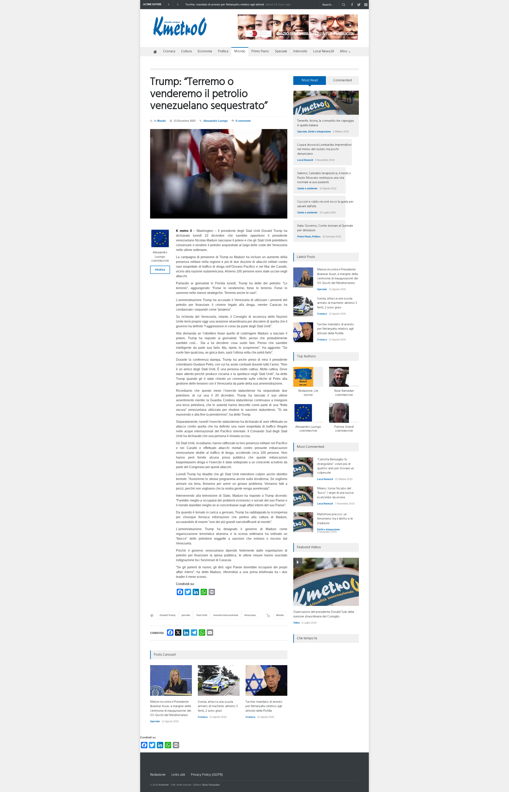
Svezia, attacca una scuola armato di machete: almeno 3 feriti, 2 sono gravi (218, 706)
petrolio (186, 615)
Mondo (239, 51)
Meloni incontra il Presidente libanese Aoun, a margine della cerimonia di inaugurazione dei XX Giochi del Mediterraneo (222, 4)
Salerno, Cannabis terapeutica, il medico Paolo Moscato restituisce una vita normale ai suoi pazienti (324, 178)
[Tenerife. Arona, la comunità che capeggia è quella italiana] (326, 103)
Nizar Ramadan (344, 391)
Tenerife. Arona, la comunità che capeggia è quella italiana (325, 123)
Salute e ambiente (307, 188)
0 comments (243, 120)
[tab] (309, 82)
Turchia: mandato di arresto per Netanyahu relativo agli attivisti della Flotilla (264, 706)
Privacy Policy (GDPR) (207, 775)
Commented (342, 80)
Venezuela (250, 615)
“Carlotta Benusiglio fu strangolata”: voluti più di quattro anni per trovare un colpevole (335, 466)
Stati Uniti (201, 615)
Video (296, 622)
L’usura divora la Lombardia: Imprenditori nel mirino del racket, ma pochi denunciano (324, 149)
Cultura (186, 51)
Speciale (281, 51)
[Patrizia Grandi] (344, 413)
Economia (205, 51)
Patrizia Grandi (344, 427)
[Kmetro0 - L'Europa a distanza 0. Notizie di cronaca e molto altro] (180, 34)
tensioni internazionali (225, 615)
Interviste (300, 51)
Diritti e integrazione (319, 131)
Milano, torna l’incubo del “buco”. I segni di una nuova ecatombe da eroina (335, 493)
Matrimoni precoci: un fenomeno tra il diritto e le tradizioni (335, 519)
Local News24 (323, 51)
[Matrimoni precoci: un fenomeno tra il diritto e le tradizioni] (303, 522)
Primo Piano (260, 51)
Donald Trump (167, 615)
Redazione (157, 775)
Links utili (178, 775)
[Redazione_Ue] (308, 377)
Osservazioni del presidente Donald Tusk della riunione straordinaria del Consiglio (323, 614)
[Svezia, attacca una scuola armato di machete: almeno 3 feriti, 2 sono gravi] (219, 680)
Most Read (310, 80)
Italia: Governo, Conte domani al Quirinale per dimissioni (325, 228)
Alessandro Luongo (215, 120)
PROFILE (160, 269)
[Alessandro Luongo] (160, 238)
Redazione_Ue (308, 391)
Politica (223, 51)
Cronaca (169, 51)
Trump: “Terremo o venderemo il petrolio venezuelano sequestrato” (209, 94)
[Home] (153, 52)
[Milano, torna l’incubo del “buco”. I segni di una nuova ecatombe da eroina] (303, 496)
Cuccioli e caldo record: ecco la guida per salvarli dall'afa (325, 204)
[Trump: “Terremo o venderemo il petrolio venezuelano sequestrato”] (218, 174)
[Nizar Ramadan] (344, 377)
